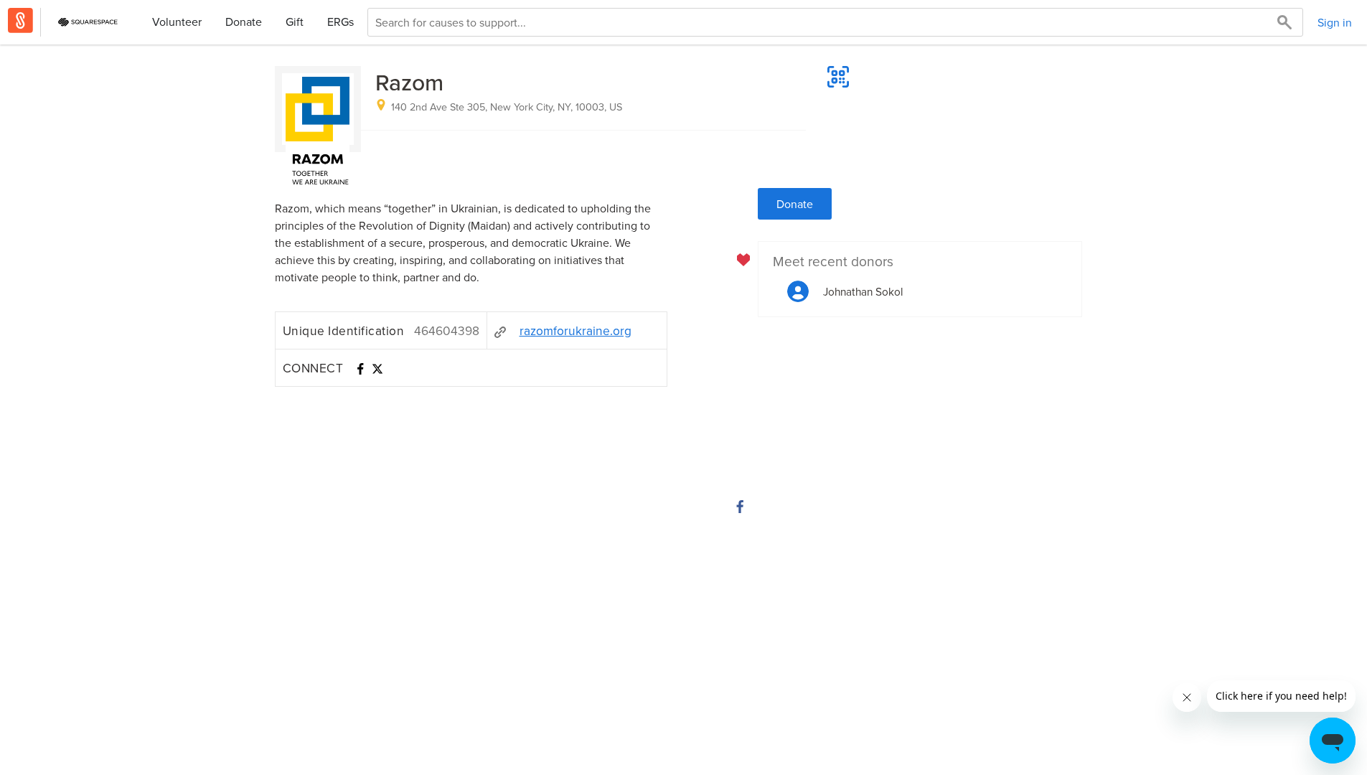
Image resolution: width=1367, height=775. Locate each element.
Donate (243, 21)
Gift (295, 21)
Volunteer (177, 21)
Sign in (1334, 22)
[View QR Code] (838, 77)
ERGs (340, 21)
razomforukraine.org (575, 330)
